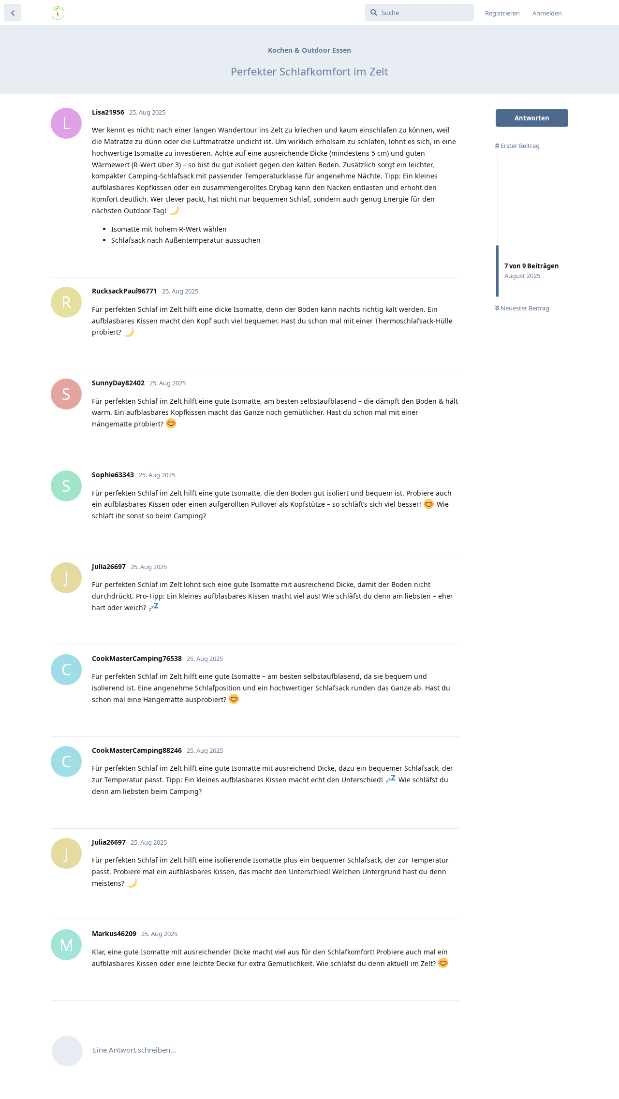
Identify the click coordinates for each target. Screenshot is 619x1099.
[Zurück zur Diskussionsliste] (12, 12)
